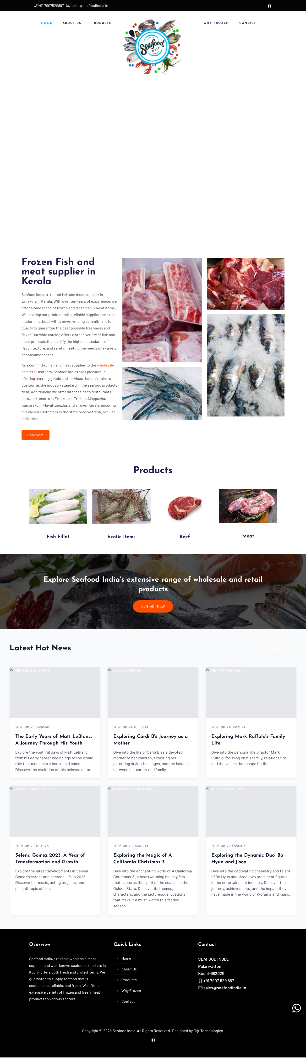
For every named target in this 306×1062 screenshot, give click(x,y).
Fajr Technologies (208, 1030)
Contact (128, 1001)
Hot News (86, 727)
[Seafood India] (153, 45)
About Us (129, 969)
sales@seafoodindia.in (89, 5)
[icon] (269, 6)
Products (129, 979)
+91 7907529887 (51, 5)
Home (126, 958)
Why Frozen (131, 990)
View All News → (281, 649)
